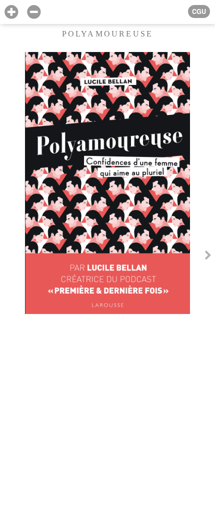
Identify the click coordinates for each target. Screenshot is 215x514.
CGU (199, 11)
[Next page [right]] (208, 257)
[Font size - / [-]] (33, 12)
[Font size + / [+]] (11, 12)
